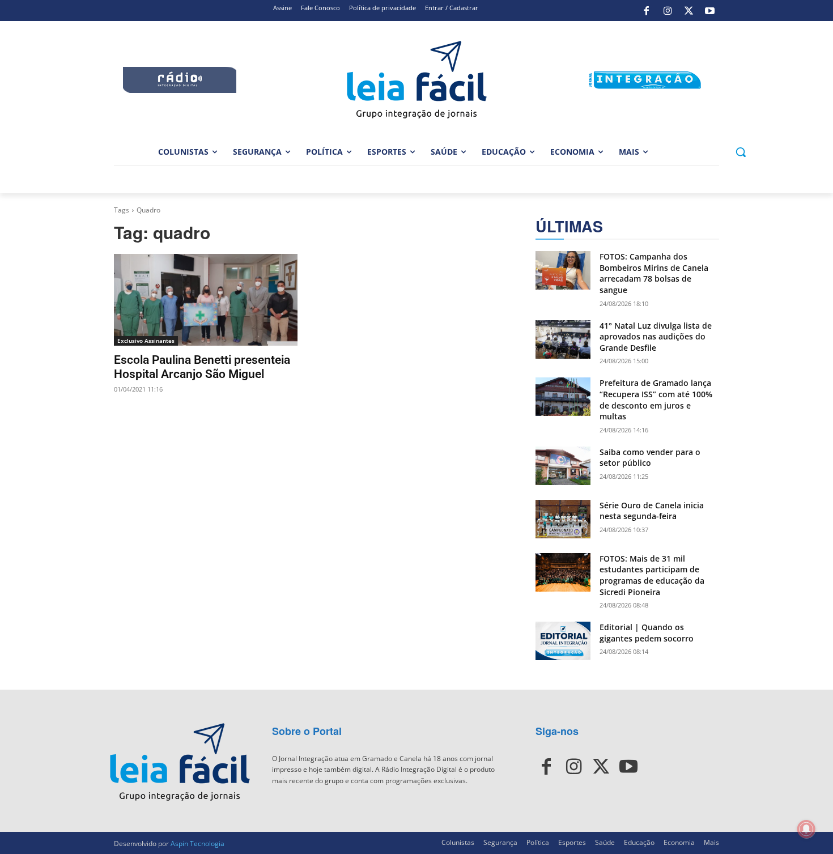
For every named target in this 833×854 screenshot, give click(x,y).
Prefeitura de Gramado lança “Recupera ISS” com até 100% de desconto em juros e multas (656, 399)
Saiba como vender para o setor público (650, 458)
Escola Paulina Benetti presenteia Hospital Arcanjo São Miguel (202, 367)
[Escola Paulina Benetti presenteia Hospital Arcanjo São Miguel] (206, 300)
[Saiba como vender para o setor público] (563, 466)
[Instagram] (667, 11)
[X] (688, 11)
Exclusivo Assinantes (146, 341)
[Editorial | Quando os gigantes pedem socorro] (563, 641)
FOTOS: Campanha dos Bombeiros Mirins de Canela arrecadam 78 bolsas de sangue (654, 273)
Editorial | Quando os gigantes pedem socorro (647, 633)
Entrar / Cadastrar (451, 7)
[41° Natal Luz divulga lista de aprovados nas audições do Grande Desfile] (563, 339)
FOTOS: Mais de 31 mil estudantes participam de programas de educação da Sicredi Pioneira (652, 575)
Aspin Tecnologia (197, 843)
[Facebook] (647, 11)
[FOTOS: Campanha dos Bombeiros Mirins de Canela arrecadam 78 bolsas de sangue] (563, 270)
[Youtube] (710, 11)
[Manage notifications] (806, 829)
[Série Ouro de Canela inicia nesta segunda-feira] (563, 519)
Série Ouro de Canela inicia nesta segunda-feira (652, 511)
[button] (740, 151)
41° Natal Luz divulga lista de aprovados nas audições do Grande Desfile (656, 336)
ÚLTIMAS (569, 226)
